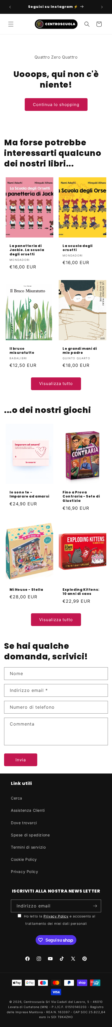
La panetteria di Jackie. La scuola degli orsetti (27, 250)
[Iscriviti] (95, 906)
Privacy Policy (24, 871)
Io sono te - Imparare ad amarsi (29, 494)
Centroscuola (34, 1002)
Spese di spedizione (30, 835)
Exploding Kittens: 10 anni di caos (81, 592)
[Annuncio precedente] (10, 7)
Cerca (16, 798)
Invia (20, 759)
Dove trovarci (24, 822)
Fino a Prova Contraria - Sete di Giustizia (81, 496)
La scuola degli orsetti (78, 248)
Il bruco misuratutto (22, 350)
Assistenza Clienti (28, 810)
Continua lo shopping (56, 104)
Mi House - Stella (26, 590)
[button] (11, 24)
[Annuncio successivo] (102, 7)
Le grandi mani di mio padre (80, 350)
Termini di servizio (28, 847)
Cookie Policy (24, 859)
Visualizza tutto (56, 383)
